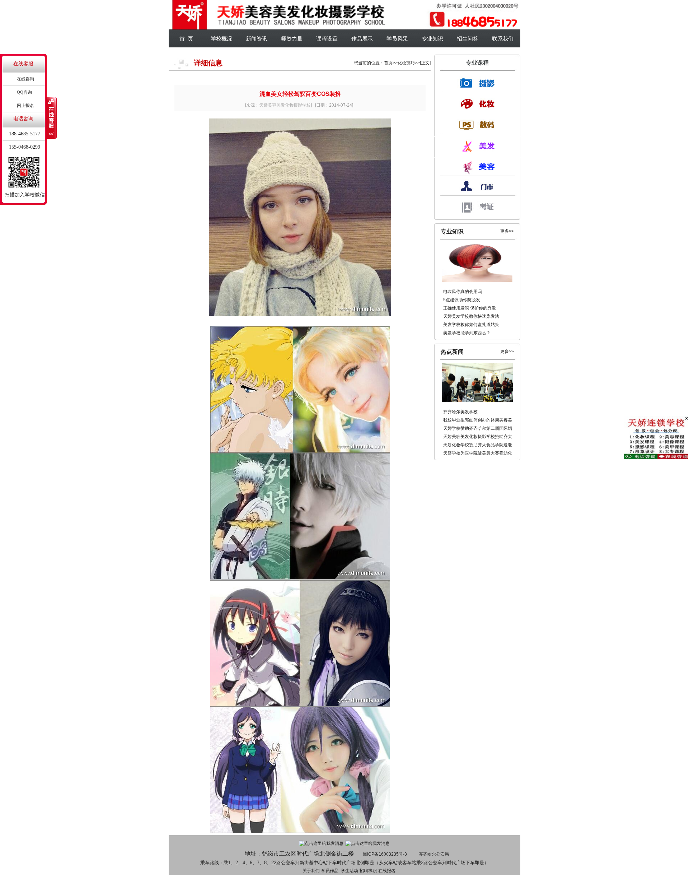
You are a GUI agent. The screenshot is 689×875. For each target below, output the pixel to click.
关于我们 (311, 870)
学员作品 (329, 870)
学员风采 (397, 39)
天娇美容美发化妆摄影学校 (285, 105)
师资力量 (292, 39)
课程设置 (327, 39)
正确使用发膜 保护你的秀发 (469, 308)
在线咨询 (25, 79)
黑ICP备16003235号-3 (385, 854)
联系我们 (503, 39)
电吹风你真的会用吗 (462, 291)
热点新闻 (452, 352)
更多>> (507, 231)
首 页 (186, 39)
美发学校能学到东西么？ (467, 332)
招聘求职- (369, 870)
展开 (51, 118)
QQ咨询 (24, 92)
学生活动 (349, 870)
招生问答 (467, 39)
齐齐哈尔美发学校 (460, 411)
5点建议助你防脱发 (461, 299)
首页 (388, 62)
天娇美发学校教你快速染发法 (471, 316)
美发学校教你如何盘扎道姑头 (471, 324)
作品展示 (362, 39)
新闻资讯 (256, 39)
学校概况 (221, 39)
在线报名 (386, 870)
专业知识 (432, 39)
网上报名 (25, 105)
